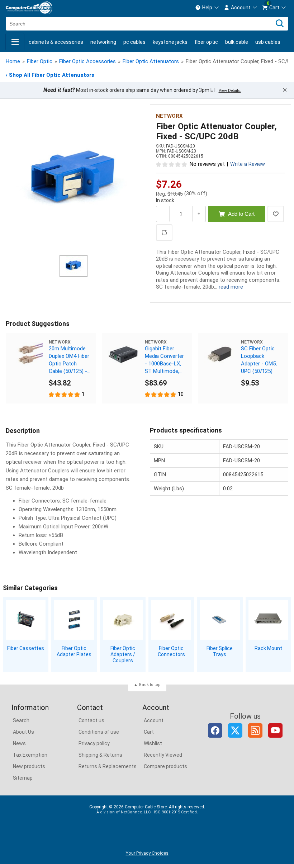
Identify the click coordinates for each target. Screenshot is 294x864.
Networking (103, 42)
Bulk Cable (236, 42)
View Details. (230, 90)
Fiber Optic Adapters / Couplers (122, 654)
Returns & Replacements (108, 766)
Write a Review (247, 164)
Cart (149, 732)
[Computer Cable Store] (29, 7)
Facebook (215, 730)
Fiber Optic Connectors (171, 651)
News (19, 743)
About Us (23, 732)
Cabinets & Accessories (56, 42)
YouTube (275, 730)
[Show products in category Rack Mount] (268, 620)
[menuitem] (207, 7)
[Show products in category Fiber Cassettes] (25, 620)
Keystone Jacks (170, 42)
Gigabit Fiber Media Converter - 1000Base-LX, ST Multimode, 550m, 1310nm (164, 360)
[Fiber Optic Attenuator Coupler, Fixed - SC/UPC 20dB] (73, 181)
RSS (255, 730)
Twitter (235, 730)
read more (231, 287)
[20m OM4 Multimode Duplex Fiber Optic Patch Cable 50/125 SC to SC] (27, 354)
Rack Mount (268, 648)
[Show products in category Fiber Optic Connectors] (171, 620)
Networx (169, 116)
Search (21, 720)
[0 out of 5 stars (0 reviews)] (172, 164)
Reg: (161, 194)
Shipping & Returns (100, 755)
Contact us (91, 720)
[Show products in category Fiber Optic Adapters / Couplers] (123, 620)
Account (153, 720)
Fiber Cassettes (25, 648)
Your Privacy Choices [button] (147, 853)
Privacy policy (94, 743)
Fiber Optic (206, 42)
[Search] (279, 23)
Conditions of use (99, 732)
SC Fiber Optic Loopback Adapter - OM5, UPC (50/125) (259, 359)
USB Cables (267, 42)
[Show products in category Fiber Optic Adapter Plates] (74, 620)
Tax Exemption (30, 755)
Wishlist (153, 743)
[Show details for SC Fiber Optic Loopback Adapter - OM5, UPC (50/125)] (219, 354)
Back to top (150, 684)
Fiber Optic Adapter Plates (74, 651)
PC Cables (134, 42)
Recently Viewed (163, 755)
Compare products (165, 766)
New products (29, 766)
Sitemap (23, 778)
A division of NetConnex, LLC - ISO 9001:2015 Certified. (147, 812)
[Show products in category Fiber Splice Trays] (219, 620)
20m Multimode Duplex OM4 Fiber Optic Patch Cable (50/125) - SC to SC (69, 360)
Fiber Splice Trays (220, 651)
